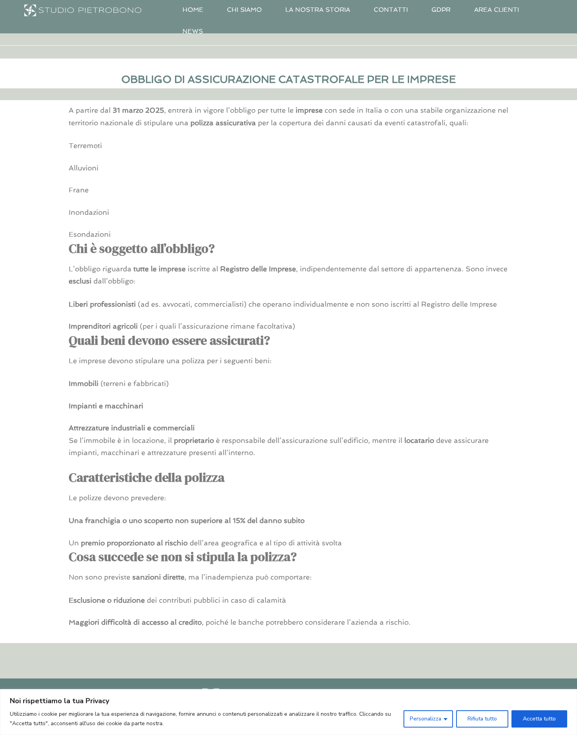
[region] (288, 712)
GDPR (441, 9)
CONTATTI (391, 9)
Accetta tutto (539, 718)
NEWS (193, 31)
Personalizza (425, 718)
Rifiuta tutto (482, 718)
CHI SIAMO (244, 9)
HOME (193, 9)
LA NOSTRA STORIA (317, 9)
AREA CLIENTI (496, 9)
